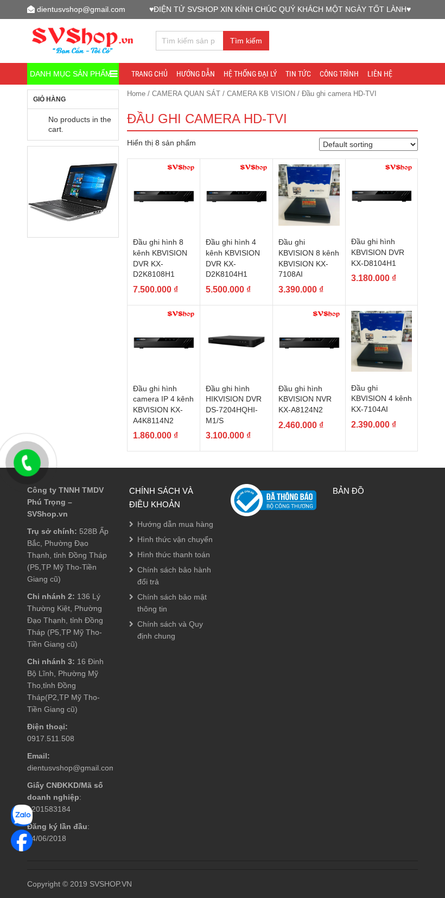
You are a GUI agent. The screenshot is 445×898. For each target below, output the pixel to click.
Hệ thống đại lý (250, 73)
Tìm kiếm (246, 40)
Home (136, 94)
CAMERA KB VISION (261, 94)
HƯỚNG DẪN (195, 73)
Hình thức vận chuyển (175, 539)
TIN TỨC (298, 73)
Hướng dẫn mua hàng (175, 524)
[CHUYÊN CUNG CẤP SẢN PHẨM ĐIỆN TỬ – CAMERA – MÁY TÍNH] (83, 39)
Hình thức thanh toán (173, 554)
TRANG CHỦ (149, 73)
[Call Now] (27, 462)
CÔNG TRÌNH (339, 73)
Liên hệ (379, 73)
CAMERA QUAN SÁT (186, 94)
